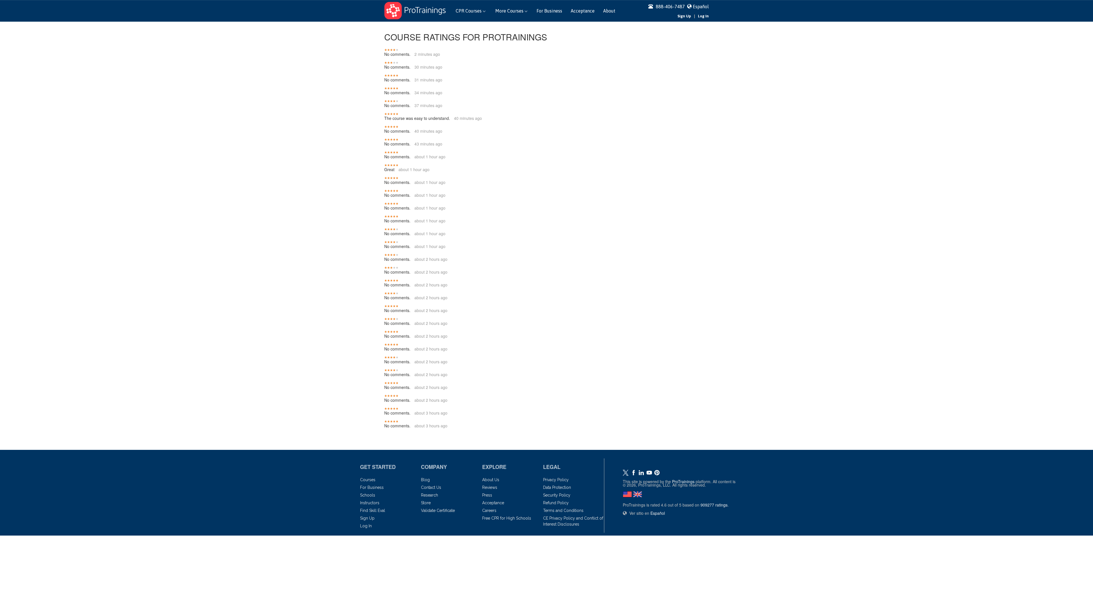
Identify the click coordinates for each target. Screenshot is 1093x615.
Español (701, 6)
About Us (490, 479)
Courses (367, 479)
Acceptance (583, 10)
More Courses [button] (510, 10)
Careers (489, 510)
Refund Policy (556, 503)
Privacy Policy (556, 479)
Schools (367, 495)
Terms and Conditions (563, 510)
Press (487, 495)
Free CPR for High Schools (506, 518)
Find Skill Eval (372, 510)
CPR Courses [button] (469, 10)
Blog (425, 479)
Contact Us (431, 487)
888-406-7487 (670, 6)
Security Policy (556, 495)
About (609, 10)
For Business (549, 10)
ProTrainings (683, 481)
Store (426, 503)
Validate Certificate (438, 510)
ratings (714, 505)
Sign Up (684, 16)
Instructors (369, 503)
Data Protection (557, 487)
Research (429, 495)
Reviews (489, 487)
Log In (703, 16)
